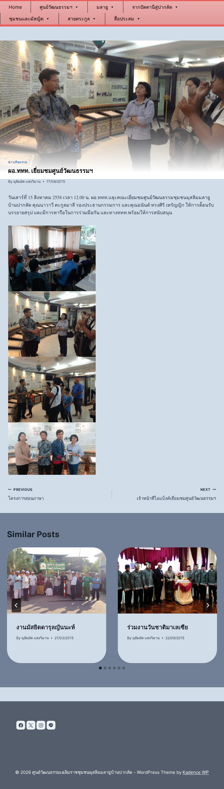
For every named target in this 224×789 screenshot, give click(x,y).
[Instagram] (40, 725)
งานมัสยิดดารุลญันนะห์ (45, 627)
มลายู (102, 7)
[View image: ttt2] (112, 324)
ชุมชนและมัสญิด (26, 19)
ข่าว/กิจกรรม (17, 162)
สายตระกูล (79, 19)
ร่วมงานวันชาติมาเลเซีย (157, 627)
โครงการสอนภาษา (26, 494)
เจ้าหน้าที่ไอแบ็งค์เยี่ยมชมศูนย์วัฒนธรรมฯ (176, 494)
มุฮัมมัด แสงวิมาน (27, 181)
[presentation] (56, 580)
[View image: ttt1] (112, 258)
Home (15, 7)
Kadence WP (196, 772)
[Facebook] (20, 725)
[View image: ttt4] (112, 448)
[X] (31, 725)
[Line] (51, 725)
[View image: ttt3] (112, 389)
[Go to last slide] (16, 605)
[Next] (207, 605)
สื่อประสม (124, 19)
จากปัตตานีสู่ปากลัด (152, 7)
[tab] (100, 668)
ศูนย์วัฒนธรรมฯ (56, 7)
